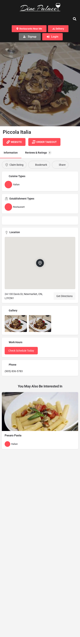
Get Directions (64, 296)
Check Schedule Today (21, 350)
